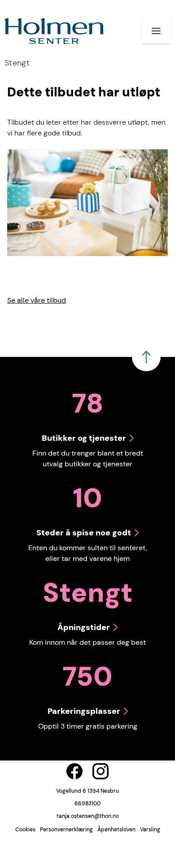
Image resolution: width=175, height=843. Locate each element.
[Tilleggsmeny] (156, 30)
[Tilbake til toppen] (146, 357)
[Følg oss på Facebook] (74, 771)
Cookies (25, 829)
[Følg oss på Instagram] (100, 771)
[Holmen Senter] (53, 31)
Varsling (150, 829)
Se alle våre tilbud (36, 300)
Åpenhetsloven (116, 829)
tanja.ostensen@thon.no (88, 816)
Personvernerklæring (66, 829)
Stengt (17, 62)
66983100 (87, 803)
